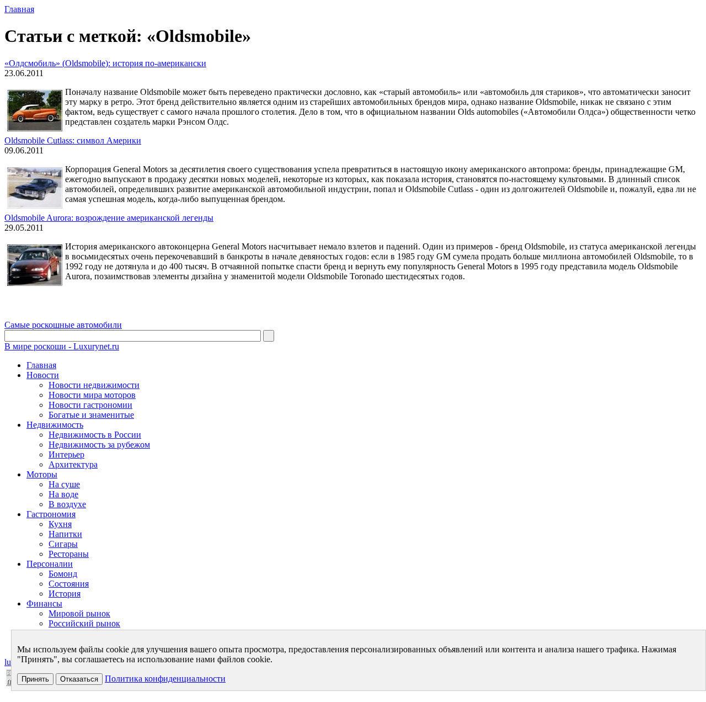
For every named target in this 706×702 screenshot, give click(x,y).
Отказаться (79, 679)
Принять (35, 679)
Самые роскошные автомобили (63, 324)
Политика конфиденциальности (165, 678)
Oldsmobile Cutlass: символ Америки (72, 140)
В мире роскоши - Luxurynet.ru (61, 346)
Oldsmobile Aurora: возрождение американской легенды (108, 217)
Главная (19, 9)
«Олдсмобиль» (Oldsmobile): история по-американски (105, 63)
